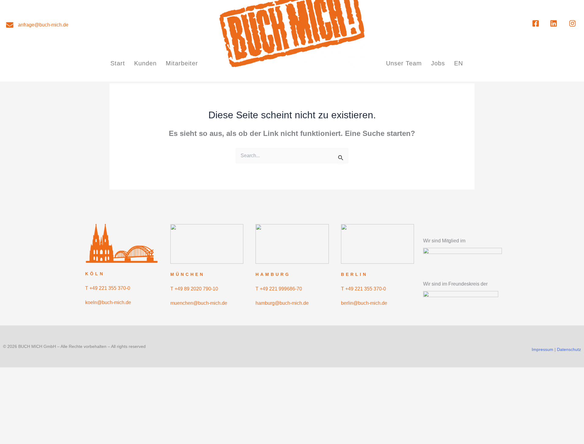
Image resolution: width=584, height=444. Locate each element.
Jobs (438, 63)
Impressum (542, 349)
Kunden (145, 63)
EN (458, 63)
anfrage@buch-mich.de (43, 24)
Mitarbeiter (182, 63)
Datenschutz (569, 349)
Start (117, 63)
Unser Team (404, 63)
